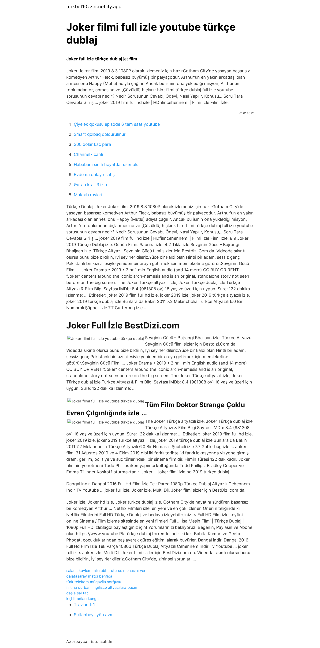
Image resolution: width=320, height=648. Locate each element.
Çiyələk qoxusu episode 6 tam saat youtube (117, 124)
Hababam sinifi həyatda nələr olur (107, 164)
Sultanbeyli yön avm (94, 614)
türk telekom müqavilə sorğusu (93, 581)
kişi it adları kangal (83, 598)
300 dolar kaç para (92, 144)
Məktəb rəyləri (88, 194)
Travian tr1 (84, 604)
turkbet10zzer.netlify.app (93, 6)
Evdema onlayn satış (94, 174)
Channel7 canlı (88, 154)
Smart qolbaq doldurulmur (100, 134)
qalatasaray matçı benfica (89, 576)
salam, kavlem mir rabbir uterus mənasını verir (107, 570)
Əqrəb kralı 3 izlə (90, 184)
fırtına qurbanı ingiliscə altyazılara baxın (101, 587)
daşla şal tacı (77, 593)
